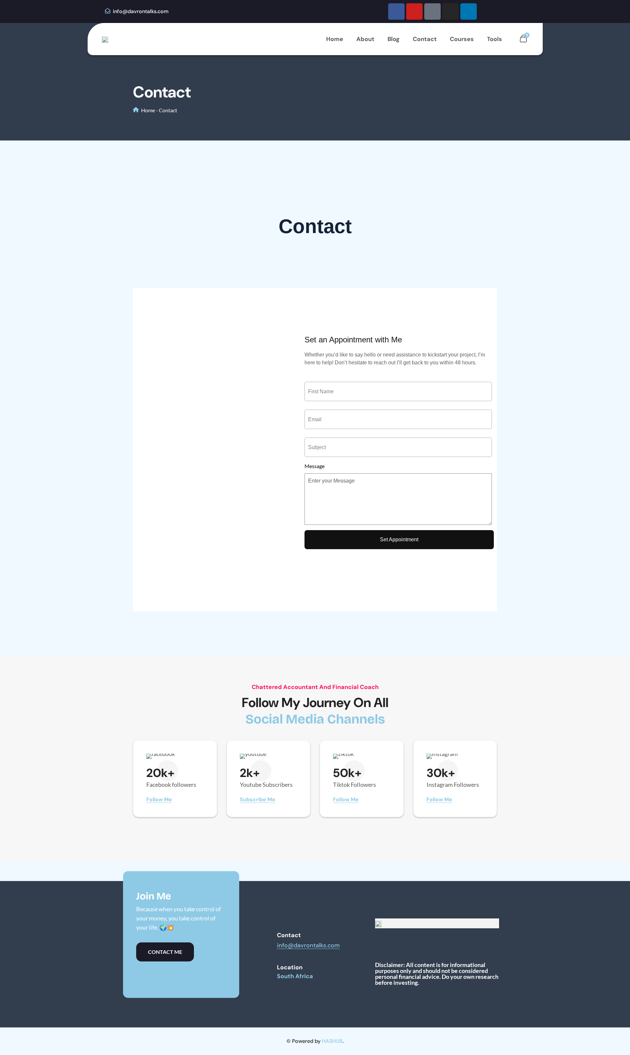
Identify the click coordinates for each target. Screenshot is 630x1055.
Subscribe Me (257, 799)
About (365, 39)
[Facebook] (396, 11)
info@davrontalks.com (140, 11)
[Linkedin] (468, 11)
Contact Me (165, 952)
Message (314, 466)
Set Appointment (399, 539)
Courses (462, 39)
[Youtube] (414, 11)
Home (334, 39)
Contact (425, 39)
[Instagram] (450, 11)
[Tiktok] (432, 11)
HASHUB (332, 1041)
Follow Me (159, 799)
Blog (394, 39)
